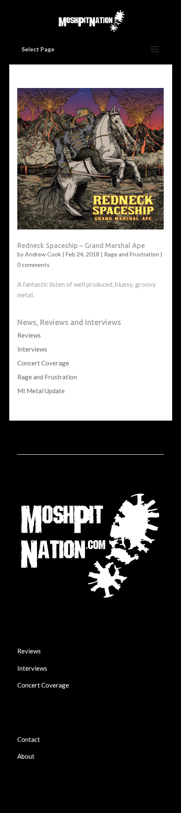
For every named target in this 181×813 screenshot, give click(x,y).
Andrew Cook (43, 254)
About (26, 756)
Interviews (32, 349)
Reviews (29, 335)
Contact (28, 739)
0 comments (33, 264)
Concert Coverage (43, 363)
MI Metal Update (41, 391)
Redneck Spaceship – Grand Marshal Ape (81, 245)
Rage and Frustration (131, 254)
